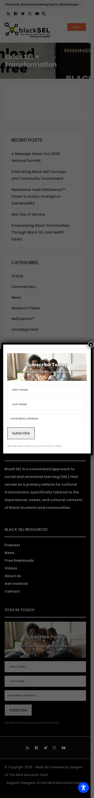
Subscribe (21, 433)
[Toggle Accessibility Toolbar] (83, 787)
